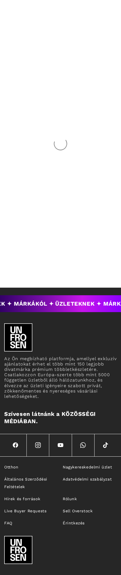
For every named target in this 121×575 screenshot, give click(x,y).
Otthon (11, 467)
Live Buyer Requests (25, 511)
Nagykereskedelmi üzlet (87, 467)
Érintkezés (74, 523)
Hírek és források (22, 499)
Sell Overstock (78, 511)
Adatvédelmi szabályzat (87, 479)
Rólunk (70, 499)
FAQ (8, 523)
